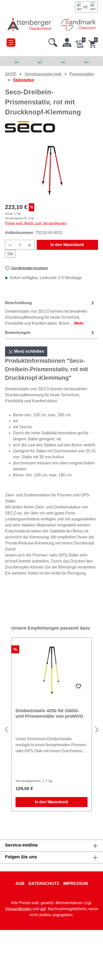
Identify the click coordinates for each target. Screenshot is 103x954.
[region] (51, 170)
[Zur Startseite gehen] (29, 24)
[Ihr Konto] (67, 41)
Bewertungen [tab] (17, 332)
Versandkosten (18, 909)
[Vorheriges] (6, 730)
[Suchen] (53, 41)
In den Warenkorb (67, 245)
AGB (20, 883)
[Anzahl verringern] (10, 245)
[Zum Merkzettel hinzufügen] (79, 686)
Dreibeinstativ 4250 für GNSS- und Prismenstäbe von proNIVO (49, 713)
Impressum (75, 883)
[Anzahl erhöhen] (29, 245)
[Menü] (10, 41)
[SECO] (51, 127)
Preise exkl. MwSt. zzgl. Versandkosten (36, 223)
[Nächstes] (96, 730)
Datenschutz (43, 883)
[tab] (50, 313)
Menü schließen (28, 351)
